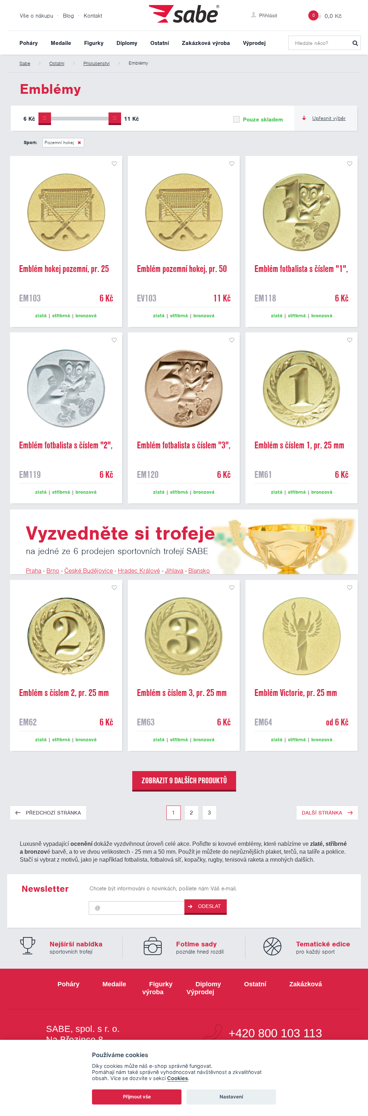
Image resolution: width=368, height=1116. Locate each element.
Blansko (199, 571)
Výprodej (254, 43)
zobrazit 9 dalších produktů (184, 780)
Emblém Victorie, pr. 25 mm (295, 693)
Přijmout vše (137, 1096)
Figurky (94, 43)
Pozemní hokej (59, 142)
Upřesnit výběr (329, 118)
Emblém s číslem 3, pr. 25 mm (182, 693)
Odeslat (209, 906)
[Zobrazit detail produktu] (66, 212)
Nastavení (231, 1096)
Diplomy (126, 43)
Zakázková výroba (206, 43)
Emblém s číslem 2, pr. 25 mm (64, 693)
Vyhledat (355, 43)
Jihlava (174, 571)
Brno (52, 571)
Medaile (61, 43)
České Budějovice (88, 571)
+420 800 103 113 (275, 1033)
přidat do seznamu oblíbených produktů (114, 164)
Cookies (177, 1078)
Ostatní (159, 43)
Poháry (28, 43)
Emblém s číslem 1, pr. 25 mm (299, 445)
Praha (33, 571)
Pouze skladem (262, 119)
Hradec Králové (139, 571)
